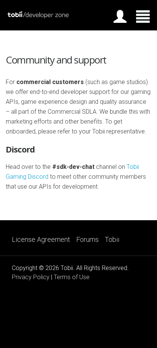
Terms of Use (72, 277)
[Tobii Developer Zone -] (38, 16)
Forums (87, 239)
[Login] (120, 17)
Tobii (112, 239)
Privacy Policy (31, 277)
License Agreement (41, 239)
